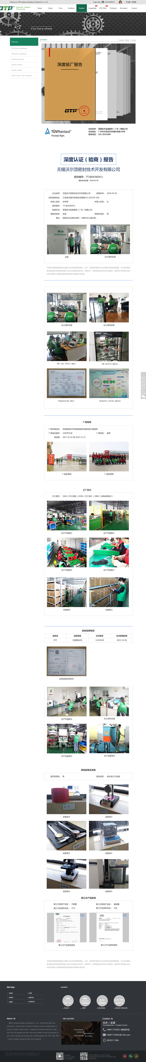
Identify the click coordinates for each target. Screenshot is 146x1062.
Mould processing (18, 59)
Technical (113, 8)
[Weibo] (136, 1056)
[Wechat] (131, 1056)
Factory (133, 40)
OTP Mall (102, 8)
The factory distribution (19, 48)
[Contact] (36, 1001)
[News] (16, 1001)
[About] (16, 997)
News (61, 8)
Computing (92, 8)
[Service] (36, 997)
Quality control (17, 70)
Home (40, 8)
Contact (134, 8)
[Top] (143, 374)
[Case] (36, 993)
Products (71, 8)
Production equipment (19, 54)
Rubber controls (17, 65)
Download (123, 8)
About (50, 8)
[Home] (16, 993)
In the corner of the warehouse (22, 75)
